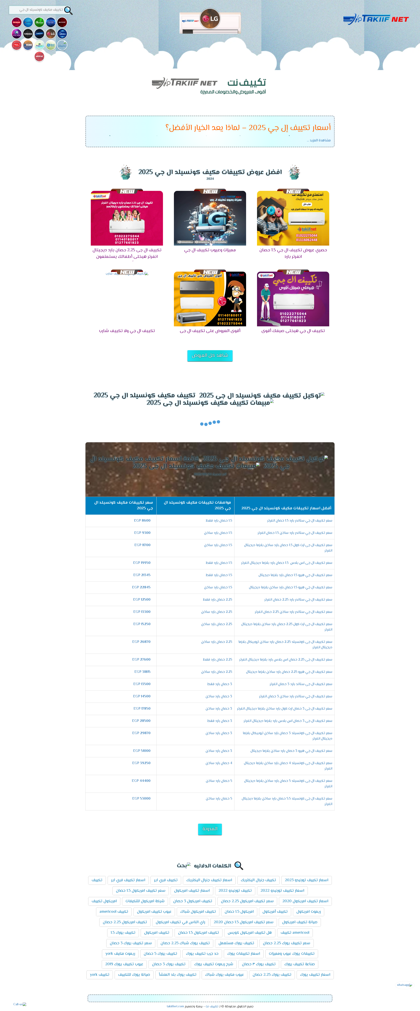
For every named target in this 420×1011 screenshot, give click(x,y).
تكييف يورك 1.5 (123, 933)
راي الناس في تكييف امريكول (180, 922)
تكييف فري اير (166, 880)
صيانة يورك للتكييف (134, 975)
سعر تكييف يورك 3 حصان (131, 943)
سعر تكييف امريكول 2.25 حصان (247, 901)
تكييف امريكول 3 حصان (192, 901)
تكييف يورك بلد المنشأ (177, 975)
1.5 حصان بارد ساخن (218, 533)
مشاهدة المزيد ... (319, 140)
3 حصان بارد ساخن (219, 696)
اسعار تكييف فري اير (128, 880)
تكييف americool (114, 912)
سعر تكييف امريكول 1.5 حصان (140, 891)
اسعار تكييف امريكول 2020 (305, 901)
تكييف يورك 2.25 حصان (272, 975)
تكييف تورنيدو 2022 (235, 891)
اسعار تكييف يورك (315, 975)
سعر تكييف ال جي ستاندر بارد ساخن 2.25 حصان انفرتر (293, 612)
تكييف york (99, 975)
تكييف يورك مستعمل (236, 943)
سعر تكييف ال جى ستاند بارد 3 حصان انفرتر (301, 684)
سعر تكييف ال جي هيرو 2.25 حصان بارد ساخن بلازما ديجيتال (289, 672)
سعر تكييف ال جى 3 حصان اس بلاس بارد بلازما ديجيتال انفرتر (288, 721)
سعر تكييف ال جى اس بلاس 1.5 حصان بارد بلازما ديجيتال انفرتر (286, 563)
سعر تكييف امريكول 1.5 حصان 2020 (243, 922)
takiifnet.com (175, 1006)
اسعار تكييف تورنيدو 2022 (282, 891)
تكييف (97, 880)
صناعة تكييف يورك (299, 964)
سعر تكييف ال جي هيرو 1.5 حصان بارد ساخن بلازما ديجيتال (290, 587)
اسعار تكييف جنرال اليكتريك (209, 880)
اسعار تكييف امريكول (192, 891)
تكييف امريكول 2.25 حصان (125, 922)
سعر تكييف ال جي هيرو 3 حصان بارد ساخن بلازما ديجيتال (291, 751)
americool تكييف (295, 933)
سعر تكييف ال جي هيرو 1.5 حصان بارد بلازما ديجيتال (295, 575)
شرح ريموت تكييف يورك (213, 964)
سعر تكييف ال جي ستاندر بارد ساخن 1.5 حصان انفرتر (295, 533)
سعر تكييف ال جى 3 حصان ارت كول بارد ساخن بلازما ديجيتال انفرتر (284, 709)
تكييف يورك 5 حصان (160, 954)
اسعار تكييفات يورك (243, 954)
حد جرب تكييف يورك (202, 954)
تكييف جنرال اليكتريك (258, 880)
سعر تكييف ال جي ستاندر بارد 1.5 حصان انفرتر (299, 521)
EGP (142, 521)
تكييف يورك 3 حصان (169, 964)
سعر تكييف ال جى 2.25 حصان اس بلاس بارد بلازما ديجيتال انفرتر (285, 660)
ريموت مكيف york (120, 954)
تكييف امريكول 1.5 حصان (198, 933)
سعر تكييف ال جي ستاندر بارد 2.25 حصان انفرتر (298, 600)
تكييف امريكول (156, 933)
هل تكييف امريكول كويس (250, 933)
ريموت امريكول (308, 912)
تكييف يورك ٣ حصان (259, 964)
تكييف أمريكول (275, 912)
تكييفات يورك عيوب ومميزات (292, 954)
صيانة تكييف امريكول (299, 922)
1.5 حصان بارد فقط (219, 521)
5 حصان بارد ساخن (219, 781)
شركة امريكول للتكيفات (145, 901)
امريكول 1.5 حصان (239, 912)
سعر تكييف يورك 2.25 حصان (286, 943)
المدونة (210, 829)
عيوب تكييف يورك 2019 (124, 964)
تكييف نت (212, 1006)
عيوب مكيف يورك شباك (224, 975)
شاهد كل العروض (210, 355)
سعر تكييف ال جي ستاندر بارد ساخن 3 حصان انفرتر (295, 696)
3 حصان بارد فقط (219, 684)
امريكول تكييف (104, 901)
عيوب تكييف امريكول (154, 912)
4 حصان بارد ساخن (219, 763)
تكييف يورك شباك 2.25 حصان (185, 943)
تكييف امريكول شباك (198, 912)
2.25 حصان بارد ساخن (216, 612)
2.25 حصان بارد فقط (217, 600)
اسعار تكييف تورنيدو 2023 (306, 880)
